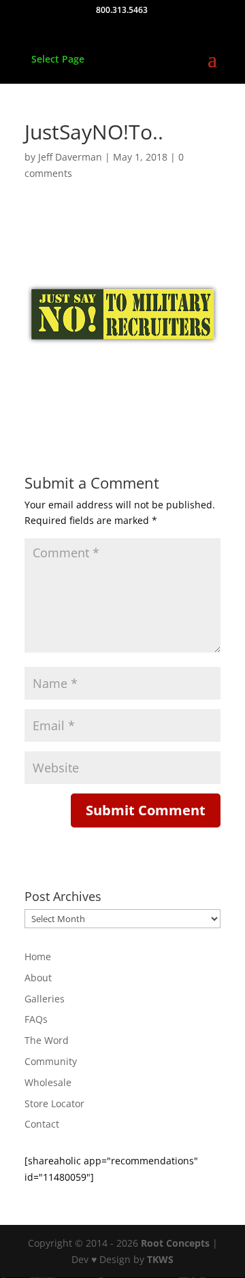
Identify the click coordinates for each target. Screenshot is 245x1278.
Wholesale (47, 1082)
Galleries (44, 998)
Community (50, 1061)
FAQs (36, 1019)
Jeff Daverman (70, 156)
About (38, 977)
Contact (41, 1123)
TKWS (160, 1259)
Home (37, 956)
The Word (46, 1040)
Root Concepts (175, 1242)
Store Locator (54, 1103)
